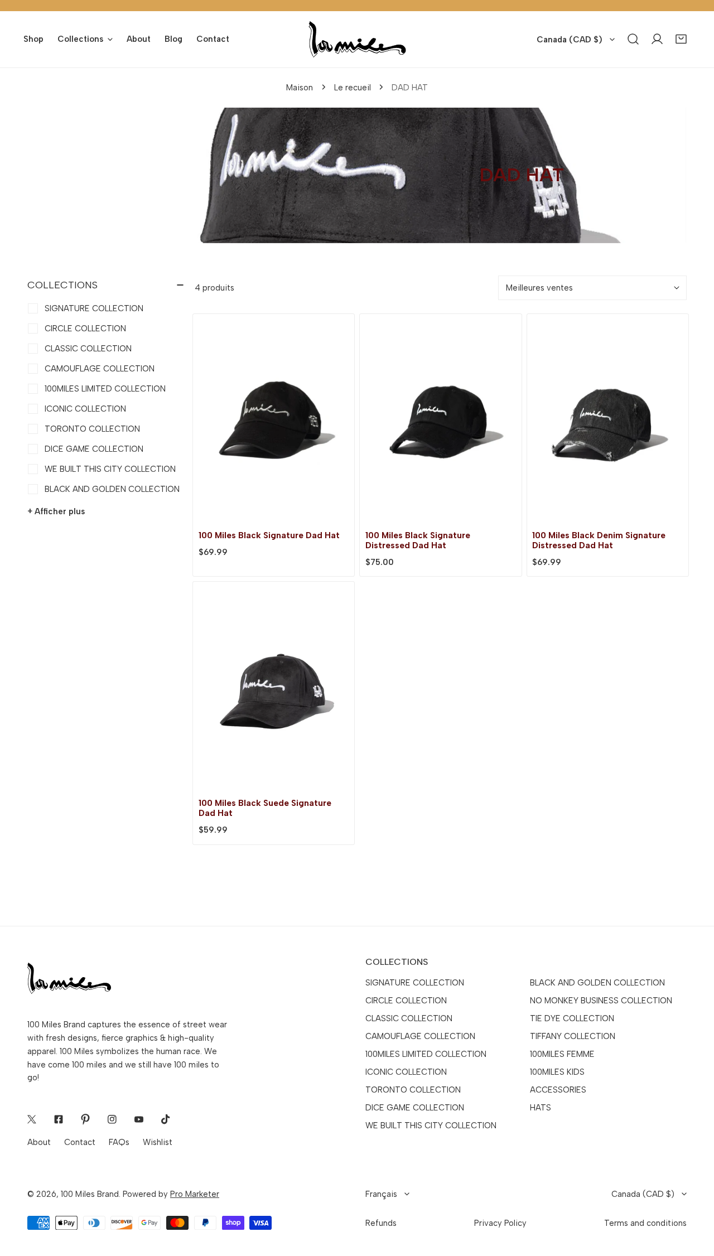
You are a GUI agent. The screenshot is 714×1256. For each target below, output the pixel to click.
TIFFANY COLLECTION (572, 1036)
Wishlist (157, 1142)
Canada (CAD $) (569, 40)
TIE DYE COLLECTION (572, 1018)
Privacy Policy (500, 1223)
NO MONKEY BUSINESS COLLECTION (601, 1001)
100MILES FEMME (562, 1054)
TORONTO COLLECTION (413, 1090)
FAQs (119, 1142)
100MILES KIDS (557, 1072)
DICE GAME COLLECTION (414, 1108)
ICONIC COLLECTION (406, 1072)
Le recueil (352, 88)
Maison (299, 88)
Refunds (381, 1223)
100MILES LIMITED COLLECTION (425, 1054)
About (39, 1142)
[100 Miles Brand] (357, 39)
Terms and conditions (645, 1223)
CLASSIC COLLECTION (408, 1018)
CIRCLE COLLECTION (406, 1001)
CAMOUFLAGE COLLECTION (420, 1036)
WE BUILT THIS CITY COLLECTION (430, 1125)
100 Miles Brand (90, 1194)
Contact (79, 1142)
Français (381, 1194)
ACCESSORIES (558, 1090)
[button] (681, 39)
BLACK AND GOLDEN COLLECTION (597, 983)
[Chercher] (633, 39)
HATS (540, 1108)
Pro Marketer (194, 1194)
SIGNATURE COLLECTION (414, 983)
